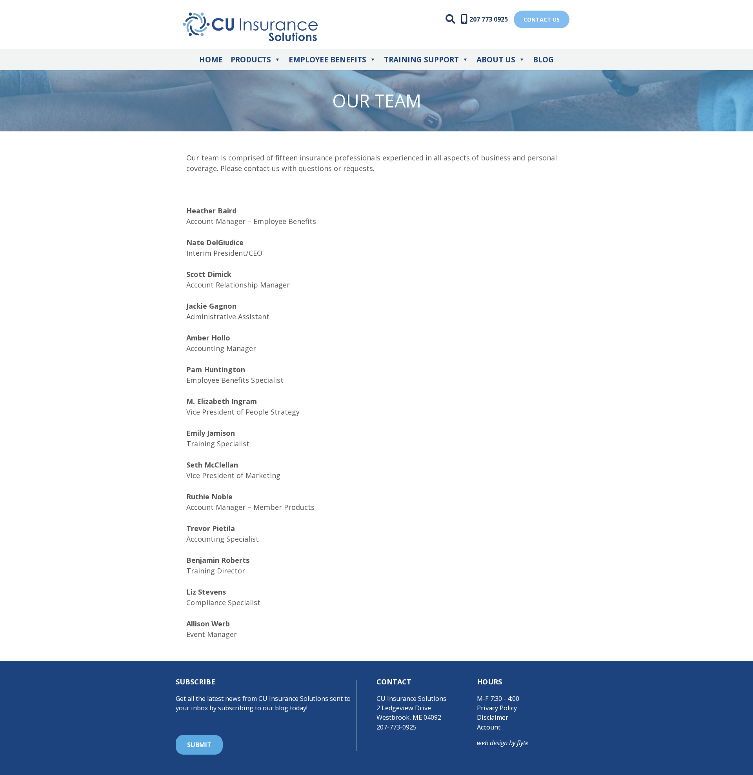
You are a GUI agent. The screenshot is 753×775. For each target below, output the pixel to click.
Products (251, 60)
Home (211, 60)
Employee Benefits (327, 60)
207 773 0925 (488, 19)
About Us (496, 60)
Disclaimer (492, 717)
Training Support (421, 60)
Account (488, 727)
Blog (543, 60)
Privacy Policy (497, 708)
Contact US (542, 19)
